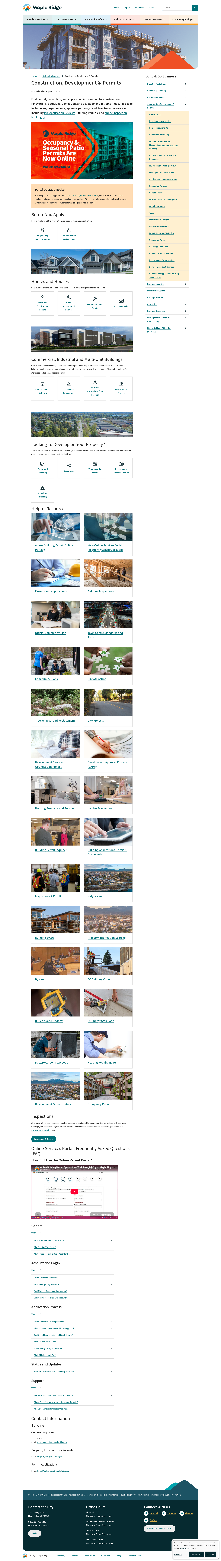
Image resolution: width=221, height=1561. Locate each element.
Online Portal (155, 114)
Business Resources (156, 311)
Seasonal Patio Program (121, 391)
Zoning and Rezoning (43, 471)
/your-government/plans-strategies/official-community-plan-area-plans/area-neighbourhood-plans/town (105, 606)
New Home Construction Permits (42, 306)
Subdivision (69, 471)
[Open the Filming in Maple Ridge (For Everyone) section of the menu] (185, 328)
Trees (151, 213)
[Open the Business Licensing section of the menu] (185, 284)
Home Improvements (158, 127)
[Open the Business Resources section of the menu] (185, 311)
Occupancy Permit (99, 1104)
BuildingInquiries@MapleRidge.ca (52, 1442)
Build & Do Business (124, 19)
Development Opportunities (53, 1104)
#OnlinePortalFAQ (91, 515)
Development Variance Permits (121, 471)
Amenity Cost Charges (159, 219)
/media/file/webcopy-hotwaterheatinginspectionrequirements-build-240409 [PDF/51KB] (108, 1036)
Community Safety (94, 19)
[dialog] (196, 1549)
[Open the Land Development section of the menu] (185, 97)
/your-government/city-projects (98, 690)
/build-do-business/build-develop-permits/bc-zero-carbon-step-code (53, 1034)
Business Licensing (155, 284)
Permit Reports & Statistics (161, 233)
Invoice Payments (99, 808)
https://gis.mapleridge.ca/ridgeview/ (100, 866)
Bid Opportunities (155, 297)
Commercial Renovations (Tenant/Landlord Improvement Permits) (163, 145)
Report (127, 7)
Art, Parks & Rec (65, 19)
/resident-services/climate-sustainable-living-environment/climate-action (104, 651)
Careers (74, 1555)
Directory (61, 1555)
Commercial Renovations (68, 391)
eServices (139, 7)
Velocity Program (157, 206)
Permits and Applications (51, 591)
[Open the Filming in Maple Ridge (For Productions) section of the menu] (185, 317)
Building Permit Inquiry (50, 850)
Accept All (210, 1554)
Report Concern (135, 1555)
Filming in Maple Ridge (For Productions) (159, 319)
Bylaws (39, 979)
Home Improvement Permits (69, 306)
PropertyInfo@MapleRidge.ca (50, 1456)
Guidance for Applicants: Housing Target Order (164, 275)
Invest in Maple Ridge (156, 84)
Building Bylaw (44, 938)
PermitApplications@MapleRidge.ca (53, 1471)
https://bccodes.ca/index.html (97, 949)
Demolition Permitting (43, 495)
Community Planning (156, 90)
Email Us (34, 1533)
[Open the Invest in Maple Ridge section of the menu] (185, 84)
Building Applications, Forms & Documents (162, 157)
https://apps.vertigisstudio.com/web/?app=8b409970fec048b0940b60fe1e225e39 (103, 734)
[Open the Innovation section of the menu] (185, 304)
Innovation (152, 304)
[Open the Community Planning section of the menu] (185, 90)
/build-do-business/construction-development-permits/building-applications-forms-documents (105, 821)
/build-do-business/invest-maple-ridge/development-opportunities (54, 1076)
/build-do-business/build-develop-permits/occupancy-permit (107, 1076)
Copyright (105, 1555)
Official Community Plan (50, 633)
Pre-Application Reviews (59, 113)
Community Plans (46, 679)
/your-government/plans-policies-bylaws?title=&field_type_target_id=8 (49, 951)
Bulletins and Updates (49, 1021)
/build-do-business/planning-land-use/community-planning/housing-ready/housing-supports (53, 780)
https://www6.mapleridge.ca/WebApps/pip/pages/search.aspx (108, 907)
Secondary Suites (121, 306)
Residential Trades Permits (95, 306)
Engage (119, 1555)
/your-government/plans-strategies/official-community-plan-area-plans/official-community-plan (54, 604)
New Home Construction (160, 121)
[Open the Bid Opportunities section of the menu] (185, 297)
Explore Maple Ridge (182, 19)
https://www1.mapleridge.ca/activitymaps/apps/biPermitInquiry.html (55, 819)
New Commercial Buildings (42, 391)
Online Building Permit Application (81, 195)
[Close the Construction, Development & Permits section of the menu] (185, 104)
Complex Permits (156, 192)
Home (34, 76)
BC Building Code (99, 979)
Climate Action (97, 679)
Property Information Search (106, 938)
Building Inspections (101, 591)
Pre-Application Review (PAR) (69, 237)
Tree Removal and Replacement (55, 720)
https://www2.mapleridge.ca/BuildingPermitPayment (107, 778)
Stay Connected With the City (160, 1528)
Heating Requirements (102, 1062)
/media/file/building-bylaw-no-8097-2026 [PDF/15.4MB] (55, 907)
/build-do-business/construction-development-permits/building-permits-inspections (52, 563)
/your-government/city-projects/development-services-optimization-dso (52, 734)
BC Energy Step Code (101, 1021)
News (116, 7)
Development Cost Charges (161, 267)
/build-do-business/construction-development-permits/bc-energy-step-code (104, 992)
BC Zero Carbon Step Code (51, 1062)
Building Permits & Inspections (163, 179)
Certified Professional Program (163, 199)
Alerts (151, 7)
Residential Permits (158, 186)
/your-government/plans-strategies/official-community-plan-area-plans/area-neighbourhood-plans (55, 651)
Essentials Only (196, 1554)
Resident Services (36, 19)
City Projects (96, 720)
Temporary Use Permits (95, 471)
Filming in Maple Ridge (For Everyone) (159, 330)
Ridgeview (94, 896)
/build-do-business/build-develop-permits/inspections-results (108, 563)
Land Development (155, 97)
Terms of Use (89, 1555)
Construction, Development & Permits (160, 106)
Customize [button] (178, 1554)
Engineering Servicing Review (42, 237)
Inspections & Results (49, 896)
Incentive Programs (156, 290)
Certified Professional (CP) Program (95, 391)
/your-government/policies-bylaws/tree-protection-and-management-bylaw (54, 692)
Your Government (153, 19)
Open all (34, 1232)
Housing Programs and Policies (54, 808)
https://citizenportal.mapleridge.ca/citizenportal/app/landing (55, 515)
